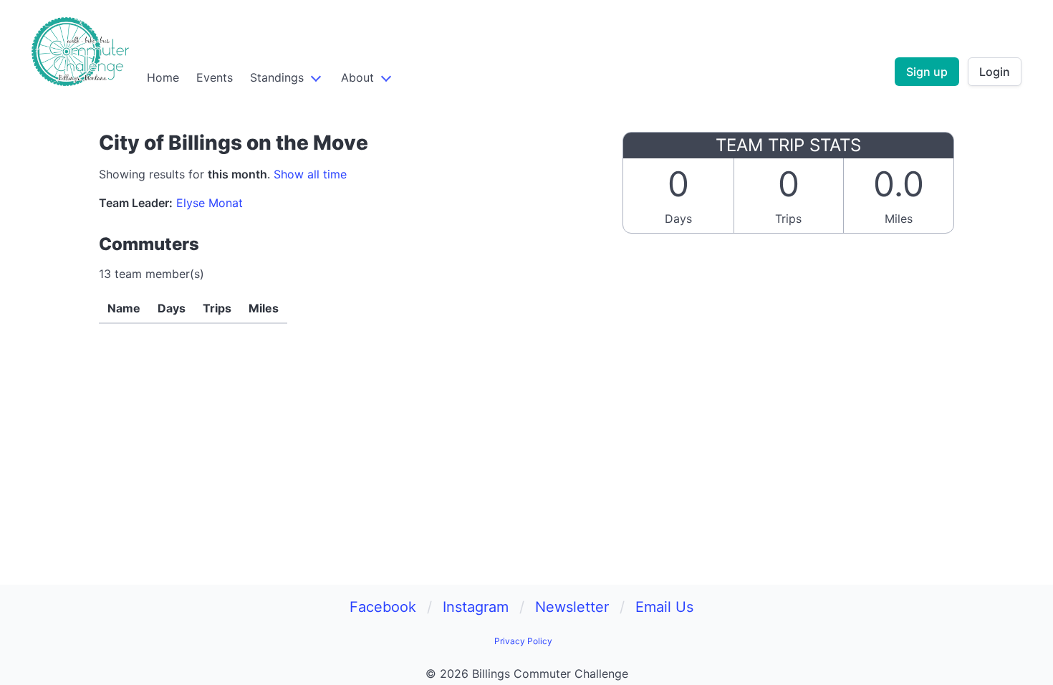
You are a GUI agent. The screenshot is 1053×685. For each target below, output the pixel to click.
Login (994, 71)
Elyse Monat (209, 203)
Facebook (383, 606)
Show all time (310, 174)
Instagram (476, 606)
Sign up (927, 71)
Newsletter (572, 606)
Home (163, 77)
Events (214, 77)
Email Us (664, 606)
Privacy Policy (523, 641)
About (357, 77)
